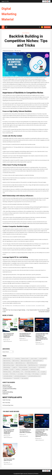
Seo (38, 371)
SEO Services (13, 373)
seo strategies (20, 373)
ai (12, 358)
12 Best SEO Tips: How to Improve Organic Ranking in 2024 (14, 310)
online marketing (16, 371)
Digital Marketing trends (33, 365)
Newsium (30, 473)
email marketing (43, 365)
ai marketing (17, 358)
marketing (18, 369)
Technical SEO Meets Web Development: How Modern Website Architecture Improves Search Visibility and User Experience (42, 433)
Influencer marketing (23, 367)
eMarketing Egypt (6, 367)
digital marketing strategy (21, 365)
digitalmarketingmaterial (9, 50)
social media (43, 373)
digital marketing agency (38, 360)
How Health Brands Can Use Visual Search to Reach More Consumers (25, 335)
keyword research (32, 367)
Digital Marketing (25, 32)
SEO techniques (36, 373)
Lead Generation (41, 367)
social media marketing (7, 376)
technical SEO (16, 378)
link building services (8, 305)
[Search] (39, 27)
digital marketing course (20, 362)
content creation (33, 358)
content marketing (42, 358)
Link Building (5, 369)
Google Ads (14, 367)
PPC (22, 371)
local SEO (12, 369)
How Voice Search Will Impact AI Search (9, 459)
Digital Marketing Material (9, 14)
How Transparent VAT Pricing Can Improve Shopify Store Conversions (8, 335)
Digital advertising (6, 360)
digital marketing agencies (26, 360)
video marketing (24, 378)
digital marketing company (8, 362)
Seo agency (43, 371)
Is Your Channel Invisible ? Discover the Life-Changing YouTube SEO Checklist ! (37, 310)
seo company (5, 373)
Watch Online (47, 27)
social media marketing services (34, 376)
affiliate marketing (6, 358)
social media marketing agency (20, 376)
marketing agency (25, 369)
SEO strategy (28, 373)
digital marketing (15, 360)
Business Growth (25, 358)
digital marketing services (32, 362)
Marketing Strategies (35, 369)
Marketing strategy (7, 371)
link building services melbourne (19, 305)
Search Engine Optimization (30, 371)
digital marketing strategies (8, 365)
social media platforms (7, 378)
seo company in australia (30, 305)
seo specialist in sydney (40, 305)
